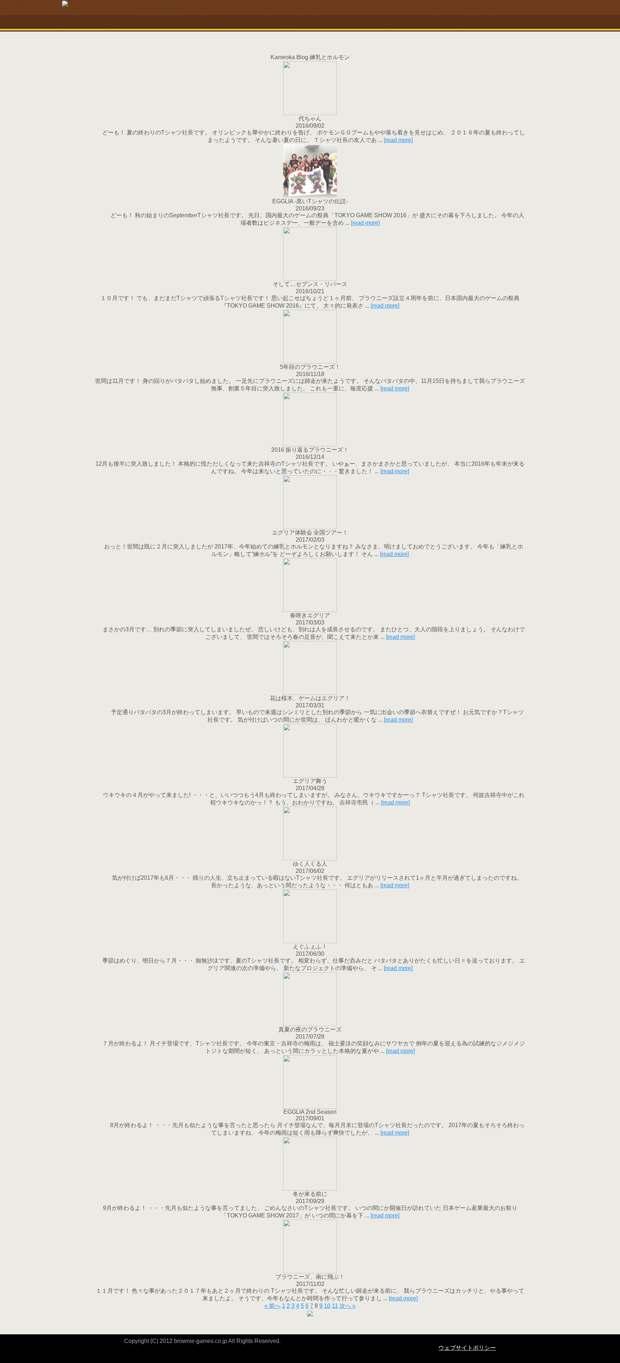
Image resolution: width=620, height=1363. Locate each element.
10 (327, 1306)
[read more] (398, 140)
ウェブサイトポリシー (467, 1348)
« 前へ (272, 1306)
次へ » (347, 1306)
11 (335, 1306)
